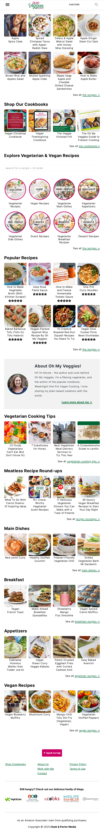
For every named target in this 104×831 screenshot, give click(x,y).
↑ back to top (52, 752)
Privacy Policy (78, 764)
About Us (43, 764)
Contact (42, 773)
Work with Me (45, 768)
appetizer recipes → (87, 675)
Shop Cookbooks (15, 764)
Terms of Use (77, 768)
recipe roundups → (88, 519)
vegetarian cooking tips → (83, 461)
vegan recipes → (89, 730)
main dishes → (91, 570)
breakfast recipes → (87, 621)
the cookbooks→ (89, 146)
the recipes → (91, 94)
